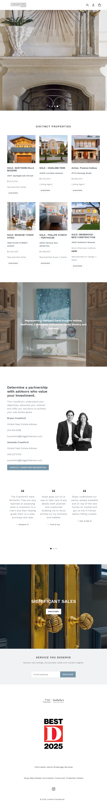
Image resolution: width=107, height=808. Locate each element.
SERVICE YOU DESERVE (53, 657)
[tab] (49, 106)
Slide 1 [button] (49, 106)
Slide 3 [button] (55, 106)
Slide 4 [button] (57, 106)
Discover (45, 190)
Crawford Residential (55, 799)
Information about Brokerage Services (53, 767)
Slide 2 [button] (52, 106)
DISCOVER (13, 193)
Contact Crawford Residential (28, 467)
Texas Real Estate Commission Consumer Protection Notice (53, 778)
